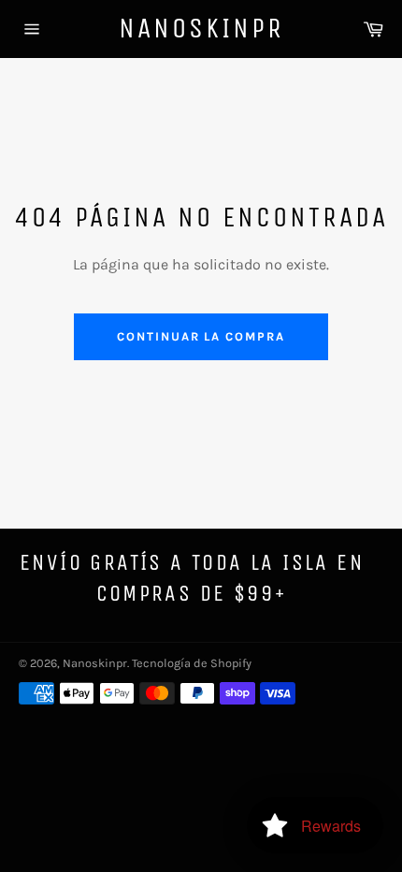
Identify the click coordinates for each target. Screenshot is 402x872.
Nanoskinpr (201, 28)
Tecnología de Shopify (191, 663)
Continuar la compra (201, 336)
